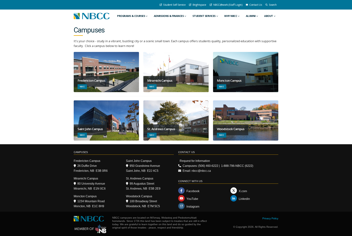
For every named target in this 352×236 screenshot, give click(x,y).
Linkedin (244, 198)
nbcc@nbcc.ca (201, 170)
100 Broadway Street (143, 201)
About (268, 16)
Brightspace (199, 4)
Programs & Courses (131, 16)
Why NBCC (230, 16)
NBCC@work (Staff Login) (227, 4)
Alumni (251, 16)
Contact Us (255, 4)
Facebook (192, 191)
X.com (243, 191)
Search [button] (272, 4)
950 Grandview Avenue (145, 165)
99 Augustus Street (142, 183)
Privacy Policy (270, 218)
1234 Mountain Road (91, 201)
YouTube (192, 198)
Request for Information (195, 160)
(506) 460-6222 (208, 165)
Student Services (204, 16)
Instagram (192, 206)
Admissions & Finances (169, 16)
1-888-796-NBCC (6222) (237, 165)
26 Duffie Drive (87, 165)
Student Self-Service (174, 4)
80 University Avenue (91, 183)
